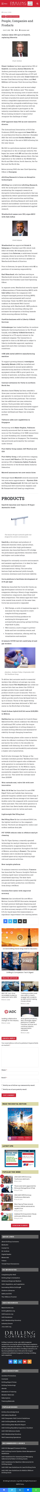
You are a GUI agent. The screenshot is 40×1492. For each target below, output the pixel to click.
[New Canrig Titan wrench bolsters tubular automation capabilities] (7, 1207)
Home (5, 12)
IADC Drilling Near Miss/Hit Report (14, 1425)
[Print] (25, 921)
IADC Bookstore (7, 1317)
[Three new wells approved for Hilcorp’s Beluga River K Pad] (7, 1189)
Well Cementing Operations (11, 1437)
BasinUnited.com (8, 1308)
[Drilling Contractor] (21, 3)
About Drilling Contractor (10, 1242)
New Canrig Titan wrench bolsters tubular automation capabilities (24, 1206)
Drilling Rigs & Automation (11, 1278)
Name (4, 1070)
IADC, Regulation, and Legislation (13, 1284)
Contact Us (5, 1248)
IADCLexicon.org (7, 1314)
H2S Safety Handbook (9, 1415)
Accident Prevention (9, 1376)
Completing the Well (9, 1275)
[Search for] (37, 4)
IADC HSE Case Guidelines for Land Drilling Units (19, 1467)
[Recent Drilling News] (20, 1140)
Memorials (5, 1257)
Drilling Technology (9, 1385)
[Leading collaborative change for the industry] (10, 1012)
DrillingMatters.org (8, 1311)
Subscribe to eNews (20, 1225)
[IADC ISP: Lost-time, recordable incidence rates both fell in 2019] (10, 986)
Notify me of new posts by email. (15, 1089)
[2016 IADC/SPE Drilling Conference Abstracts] (7, 1198)
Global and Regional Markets (11, 1281)
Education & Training (9, 1392)
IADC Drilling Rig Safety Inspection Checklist (17, 1428)
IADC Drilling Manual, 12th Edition (13, 1421)
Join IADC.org (6, 1327)
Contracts (5, 1379)
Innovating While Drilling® (11, 1287)
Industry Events (7, 1323)
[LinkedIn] (15, 921)
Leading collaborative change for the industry (10, 1020)
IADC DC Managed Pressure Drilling (14, 1448)
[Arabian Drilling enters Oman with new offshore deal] (7, 1217)
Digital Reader (6, 1254)
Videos (4, 1261)
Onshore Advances (8, 1290)
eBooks (4, 1388)
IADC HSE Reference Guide (11, 1431)
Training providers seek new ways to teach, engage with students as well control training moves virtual (29, 997)
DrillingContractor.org (12, 1481)
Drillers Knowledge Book (10, 1412)
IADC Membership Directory (11, 1320)
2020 (9, 12)
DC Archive (5, 1251)
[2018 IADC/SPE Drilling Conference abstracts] (7, 1180)
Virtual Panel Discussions (10, 1264)
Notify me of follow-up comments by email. (19, 1085)
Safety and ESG (7, 1294)
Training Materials (8, 1401)
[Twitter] (10, 921)
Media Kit (5, 1245)
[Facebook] (5, 921)
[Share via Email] (20, 921)
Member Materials (8, 1395)
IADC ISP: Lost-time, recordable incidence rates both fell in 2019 (9, 995)
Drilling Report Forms (9, 1382)
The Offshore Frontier (9, 1297)
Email (4, 1078)
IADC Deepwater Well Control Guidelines (16, 1418)
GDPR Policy (20, 1484)
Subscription (6, 1398)
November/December (13, 16)
